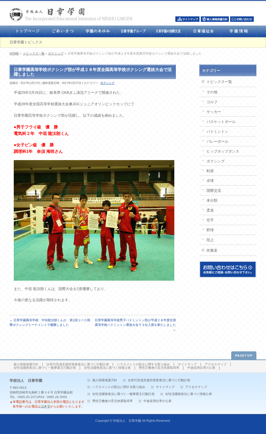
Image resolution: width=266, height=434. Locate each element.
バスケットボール (221, 122)
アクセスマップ (216, 364)
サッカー (214, 112)
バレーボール (217, 141)
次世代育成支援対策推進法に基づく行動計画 (77, 364)
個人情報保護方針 (26, 364)
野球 (210, 230)
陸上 (210, 240)
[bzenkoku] (94, 277)
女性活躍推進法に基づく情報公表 (107, 368)
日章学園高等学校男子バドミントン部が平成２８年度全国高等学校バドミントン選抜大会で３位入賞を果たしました (135, 324)
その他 (212, 92)
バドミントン (217, 131)
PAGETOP (243, 355)
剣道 (210, 171)
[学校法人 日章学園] (71, 15)
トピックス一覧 (34, 53)
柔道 (210, 210)
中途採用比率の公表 (201, 368)
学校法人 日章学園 (127, 421)
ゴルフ (212, 102)
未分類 (212, 200)
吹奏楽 (212, 250)
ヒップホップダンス (223, 151)
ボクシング (56, 53)
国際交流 (214, 190)
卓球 (210, 181)
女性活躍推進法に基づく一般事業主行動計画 (45, 368)
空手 (210, 220)
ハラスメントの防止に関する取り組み (143, 364)
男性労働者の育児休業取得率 (159, 368)
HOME (14, 53)
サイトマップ (187, 364)
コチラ (45, 406)
